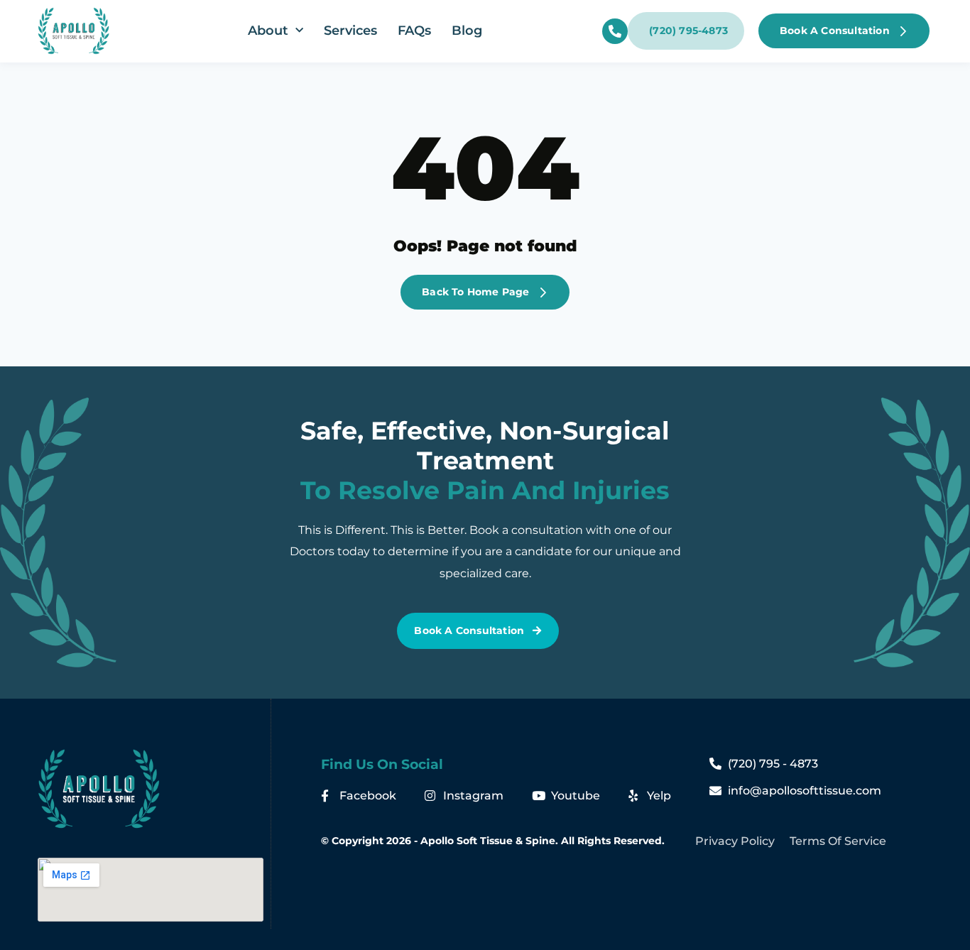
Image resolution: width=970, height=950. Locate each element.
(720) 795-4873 (688, 30)
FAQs (414, 30)
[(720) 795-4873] (615, 31)
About (268, 30)
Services (350, 30)
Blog (467, 30)
